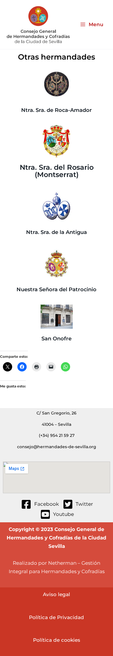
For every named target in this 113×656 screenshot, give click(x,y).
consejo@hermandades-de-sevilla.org (56, 446)
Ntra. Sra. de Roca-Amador (56, 110)
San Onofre (56, 338)
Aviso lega (56, 594)
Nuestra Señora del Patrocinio (56, 289)
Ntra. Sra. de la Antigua (56, 232)
